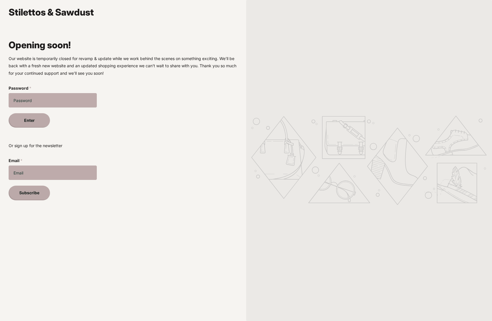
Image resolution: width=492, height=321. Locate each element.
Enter (29, 120)
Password (20, 88)
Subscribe (29, 192)
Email (15, 160)
